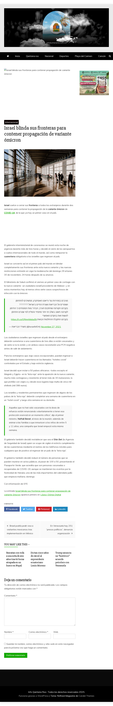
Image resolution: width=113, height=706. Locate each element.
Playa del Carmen (83, 56)
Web (55, 632)
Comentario (10, 595)
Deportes (64, 56)
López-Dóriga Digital (51, 494)
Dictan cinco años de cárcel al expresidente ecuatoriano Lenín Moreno (40, 559)
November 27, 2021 (51, 326)
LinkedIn (61, 509)
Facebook (12, 509)
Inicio (17, 56)
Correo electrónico (38, 632)
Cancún (102, 56)
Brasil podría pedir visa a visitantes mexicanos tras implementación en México (20, 529)
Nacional (49, 56)
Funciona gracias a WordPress (34, 695)
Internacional (11, 122)
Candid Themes (86, 695)
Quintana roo (32, 56)
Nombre (9, 632)
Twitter (29, 509)
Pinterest (45, 509)
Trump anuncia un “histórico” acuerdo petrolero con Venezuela (63, 559)
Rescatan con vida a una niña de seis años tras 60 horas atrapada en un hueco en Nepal (15, 559)
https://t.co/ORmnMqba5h (24, 319)
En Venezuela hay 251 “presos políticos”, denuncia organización (59, 529)
